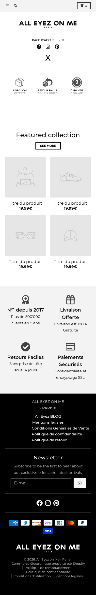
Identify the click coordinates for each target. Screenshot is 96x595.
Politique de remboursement (48, 568)
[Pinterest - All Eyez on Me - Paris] (56, 46)
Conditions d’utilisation (32, 576)
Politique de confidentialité (48, 572)
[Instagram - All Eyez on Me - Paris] (48, 46)
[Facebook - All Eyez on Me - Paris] (39, 46)
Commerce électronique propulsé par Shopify (48, 563)
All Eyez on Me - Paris (53, 559)
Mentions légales (69, 576)
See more (48, 146)
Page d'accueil (44, 40)
